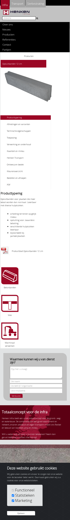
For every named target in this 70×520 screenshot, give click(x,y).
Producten (29, 56)
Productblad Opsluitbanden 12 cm (27, 251)
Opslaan (21, 513)
